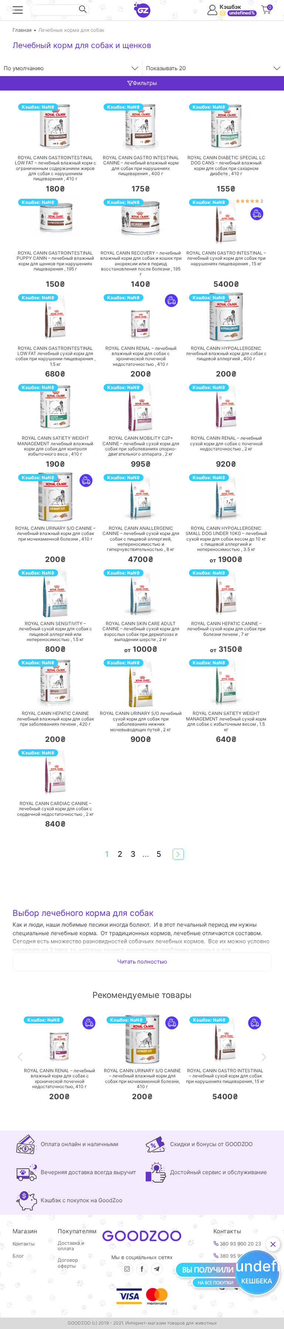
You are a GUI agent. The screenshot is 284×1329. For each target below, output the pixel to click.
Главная (22, 30)
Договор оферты (68, 1263)
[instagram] (127, 1269)
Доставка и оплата (71, 1246)
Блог (18, 1256)
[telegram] (157, 1269)
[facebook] (142, 1269)
